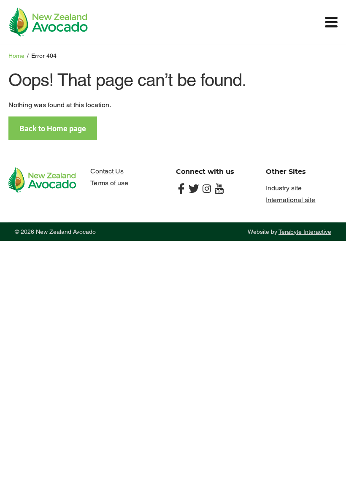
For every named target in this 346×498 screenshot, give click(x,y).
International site (290, 200)
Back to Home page (52, 128)
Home (16, 55)
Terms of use (109, 183)
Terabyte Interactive (304, 231)
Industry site (284, 188)
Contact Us (107, 171)
